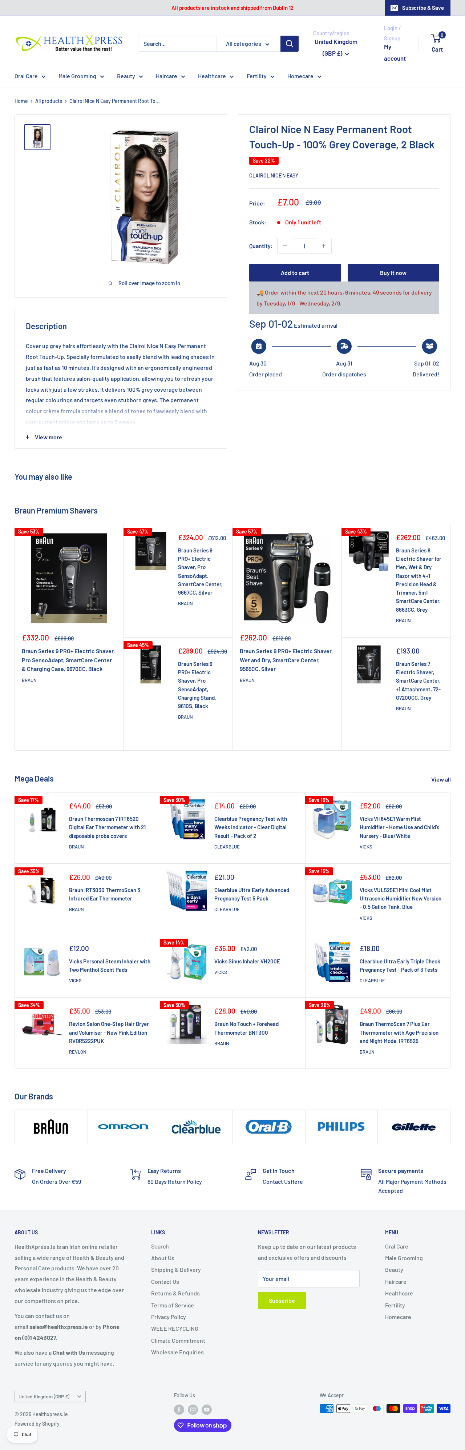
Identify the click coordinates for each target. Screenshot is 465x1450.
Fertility (257, 75)
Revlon (77, 1052)
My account (395, 52)
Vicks (366, 847)
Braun (29, 680)
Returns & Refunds (175, 1293)
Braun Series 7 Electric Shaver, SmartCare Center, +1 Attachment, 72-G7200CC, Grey (418, 680)
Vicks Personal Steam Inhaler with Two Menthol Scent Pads (109, 965)
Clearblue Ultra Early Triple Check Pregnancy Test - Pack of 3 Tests (400, 965)
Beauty (126, 75)
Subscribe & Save (423, 7)
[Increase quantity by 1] (323, 245)
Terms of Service (172, 1305)
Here (297, 1181)
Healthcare (212, 75)
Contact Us (165, 1281)
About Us (162, 1257)
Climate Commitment (178, 1340)
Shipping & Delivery (176, 1269)
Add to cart (295, 272)
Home (21, 101)
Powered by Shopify (37, 1424)
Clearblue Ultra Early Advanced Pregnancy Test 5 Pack (251, 894)
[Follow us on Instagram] (193, 1409)
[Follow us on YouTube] (207, 1409)
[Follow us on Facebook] (179, 1409)
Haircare (166, 75)
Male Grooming (77, 75)
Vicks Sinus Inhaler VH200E (247, 961)
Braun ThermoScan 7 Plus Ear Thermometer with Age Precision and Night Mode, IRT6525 (399, 1032)
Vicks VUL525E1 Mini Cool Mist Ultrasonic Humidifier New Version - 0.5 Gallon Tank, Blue (400, 898)
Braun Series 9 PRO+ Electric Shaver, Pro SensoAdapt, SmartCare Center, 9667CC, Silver (200, 571)
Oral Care (26, 75)
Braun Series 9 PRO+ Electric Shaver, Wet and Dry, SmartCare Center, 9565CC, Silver (286, 659)
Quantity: (261, 245)
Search (160, 1246)
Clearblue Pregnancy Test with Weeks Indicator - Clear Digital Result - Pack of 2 (250, 827)
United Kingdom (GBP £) (44, 1396)
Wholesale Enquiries (177, 1352)
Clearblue (227, 847)
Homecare (300, 75)
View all (441, 779)
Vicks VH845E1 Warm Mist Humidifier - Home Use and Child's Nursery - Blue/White (399, 827)
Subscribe (282, 1300)
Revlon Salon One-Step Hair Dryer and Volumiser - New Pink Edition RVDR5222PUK (109, 1032)
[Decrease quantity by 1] (285, 245)
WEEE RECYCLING (174, 1328)
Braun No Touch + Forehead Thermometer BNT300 (246, 1027)
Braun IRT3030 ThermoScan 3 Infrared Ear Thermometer (104, 894)
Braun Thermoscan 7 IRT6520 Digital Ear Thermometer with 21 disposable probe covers (107, 827)
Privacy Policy (168, 1316)
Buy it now (393, 272)
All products (48, 101)
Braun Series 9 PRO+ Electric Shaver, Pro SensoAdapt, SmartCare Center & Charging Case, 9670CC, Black (68, 659)
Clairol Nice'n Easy (273, 175)
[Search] (289, 44)
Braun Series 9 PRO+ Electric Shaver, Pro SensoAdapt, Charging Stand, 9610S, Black (197, 684)
